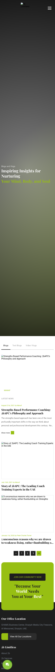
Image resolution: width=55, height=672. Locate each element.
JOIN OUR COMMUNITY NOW (27, 577)
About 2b (5, 653)
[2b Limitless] (27, 5)
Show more (5, 433)
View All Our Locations (20, 636)
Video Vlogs (31, 345)
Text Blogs (17, 345)
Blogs (5, 345)
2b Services (6, 658)
